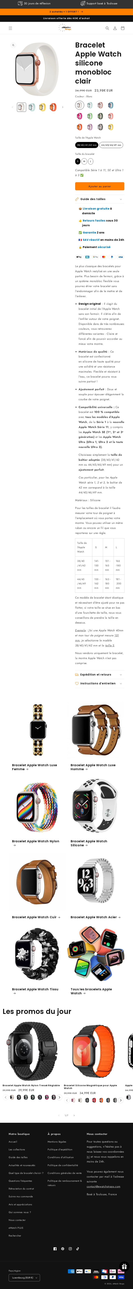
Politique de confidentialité (63, 1165)
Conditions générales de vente (65, 1173)
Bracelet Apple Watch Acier (94, 917)
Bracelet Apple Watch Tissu (35, 989)
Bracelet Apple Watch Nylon (35, 841)
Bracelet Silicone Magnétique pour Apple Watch (90, 1087)
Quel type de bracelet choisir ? (26, 1173)
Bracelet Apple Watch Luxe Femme (34, 767)
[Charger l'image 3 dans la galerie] (42, 107)
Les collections (17, 1149)
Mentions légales (57, 1141)
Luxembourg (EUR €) (22, 1277)
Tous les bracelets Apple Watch (91, 991)
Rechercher (15, 1235)
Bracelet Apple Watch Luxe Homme (93, 767)
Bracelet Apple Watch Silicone (89, 843)
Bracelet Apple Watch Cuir (34, 917)
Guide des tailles (18, 1157)
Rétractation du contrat (21, 1188)
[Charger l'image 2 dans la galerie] (32, 107)
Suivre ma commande (21, 1196)
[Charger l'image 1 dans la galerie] (21, 107)
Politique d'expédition (60, 1149)
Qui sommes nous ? (20, 1212)
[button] (10, 28)
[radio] (79, 105)
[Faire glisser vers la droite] (62, 107)
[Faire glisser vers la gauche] (12, 107)
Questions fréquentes (20, 1181)
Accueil (13, 1141)
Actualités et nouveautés (22, 1165)
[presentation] (59, 1097)
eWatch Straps (118, 1283)
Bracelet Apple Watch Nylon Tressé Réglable (31, 1085)
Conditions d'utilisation (61, 1157)
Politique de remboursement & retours (65, 1183)
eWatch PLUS (16, 1228)
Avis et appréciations (20, 1204)
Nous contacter (17, 1220)
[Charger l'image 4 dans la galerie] (53, 107)
